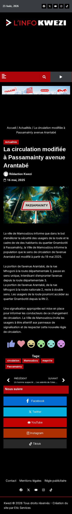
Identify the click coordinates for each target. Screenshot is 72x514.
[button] (61, 77)
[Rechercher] (45, 77)
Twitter (36, 412)
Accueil (11, 128)
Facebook (37, 401)
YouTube (36, 422)
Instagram (36, 433)
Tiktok (36, 443)
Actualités (25, 128)
